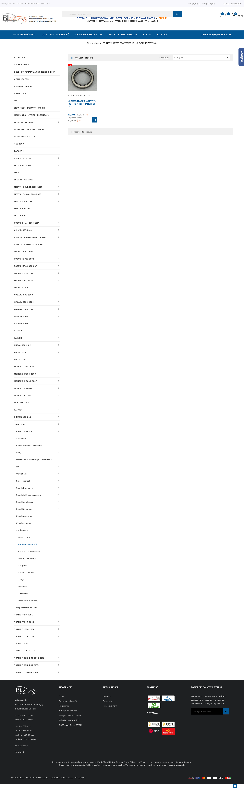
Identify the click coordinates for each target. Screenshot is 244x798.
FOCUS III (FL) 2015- (23, 280)
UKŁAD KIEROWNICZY (24, 509)
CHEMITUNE (20, 93)
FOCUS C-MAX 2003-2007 (27, 223)
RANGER (18, 410)
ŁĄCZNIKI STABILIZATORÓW (29, 551)
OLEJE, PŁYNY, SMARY (24, 122)
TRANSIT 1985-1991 (23, 431)
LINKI (18, 467)
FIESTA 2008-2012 (23, 201)
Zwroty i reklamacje (68, 710)
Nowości (107, 696)
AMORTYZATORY (24, 537)
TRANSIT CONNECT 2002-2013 (29, 658)
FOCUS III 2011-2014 (23, 273)
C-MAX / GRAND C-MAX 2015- (28, 244)
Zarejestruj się (208, 3)
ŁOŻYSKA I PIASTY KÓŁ (27, 544)
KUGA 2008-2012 (22, 345)
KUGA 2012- (20, 352)
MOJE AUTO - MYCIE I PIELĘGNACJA (31, 115)
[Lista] (76, 57)
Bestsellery (108, 701)
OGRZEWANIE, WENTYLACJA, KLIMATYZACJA (34, 460)
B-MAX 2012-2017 (22, 158)
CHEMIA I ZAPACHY (23, 86)
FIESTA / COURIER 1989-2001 (28, 187)
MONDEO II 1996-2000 (25, 374)
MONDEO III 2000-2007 (25, 381)
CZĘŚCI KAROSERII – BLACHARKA (29, 445)
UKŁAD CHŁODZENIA (24, 488)
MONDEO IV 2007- (23, 388)
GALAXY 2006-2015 (23, 309)
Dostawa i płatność (68, 701)
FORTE (17, 101)
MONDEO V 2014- (22, 395)
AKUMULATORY (21, 65)
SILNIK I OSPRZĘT (23, 481)
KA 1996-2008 (21, 323)
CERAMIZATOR (21, 79)
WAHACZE (22, 586)
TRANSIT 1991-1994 (23, 615)
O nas (61, 696)
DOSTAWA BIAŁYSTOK (70, 725)
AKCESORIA (19, 57)
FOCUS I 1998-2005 (23, 251)
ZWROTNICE (23, 593)
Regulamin (64, 706)
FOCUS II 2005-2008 (24, 259)
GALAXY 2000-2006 (24, 302)
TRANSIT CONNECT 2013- (26, 665)
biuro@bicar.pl (21, 746)
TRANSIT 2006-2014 (24, 636)
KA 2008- (18, 331)
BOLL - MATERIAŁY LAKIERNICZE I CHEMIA (34, 72)
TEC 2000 (19, 144)
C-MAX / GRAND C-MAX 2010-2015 (30, 237)
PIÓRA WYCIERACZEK (24, 136)
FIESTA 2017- (20, 216)
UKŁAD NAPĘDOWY (24, 516)
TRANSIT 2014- (21, 643)
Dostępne (201, 57)
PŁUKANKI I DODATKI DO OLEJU (29, 129)
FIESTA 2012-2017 (22, 208)
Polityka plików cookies (70, 715)
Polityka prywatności (69, 720)
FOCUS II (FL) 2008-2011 (25, 266)
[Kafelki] (72, 58)
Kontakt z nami (110, 706)
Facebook (19, 752)
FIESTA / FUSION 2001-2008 (27, 194)
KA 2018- (18, 338)
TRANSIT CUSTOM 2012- (26, 651)
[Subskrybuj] (226, 711)
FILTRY (18, 453)
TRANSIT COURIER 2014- (26, 672)
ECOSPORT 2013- (22, 165)
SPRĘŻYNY (22, 565)
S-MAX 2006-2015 (22, 417)
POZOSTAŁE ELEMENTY (28, 601)
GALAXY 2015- (21, 316)
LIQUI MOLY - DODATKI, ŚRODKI (29, 108)
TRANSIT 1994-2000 (24, 622)
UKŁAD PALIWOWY (23, 523)
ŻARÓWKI (19, 151)
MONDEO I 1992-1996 (24, 367)
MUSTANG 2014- (22, 402)
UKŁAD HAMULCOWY (24, 502)
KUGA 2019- (20, 359)
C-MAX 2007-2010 (23, 230)
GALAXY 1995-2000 (23, 295)
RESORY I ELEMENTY (27, 558)
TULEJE (21, 579)
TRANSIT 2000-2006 (24, 629)
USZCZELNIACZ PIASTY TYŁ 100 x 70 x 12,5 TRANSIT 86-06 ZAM (82, 104)
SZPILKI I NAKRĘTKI (26, 572)
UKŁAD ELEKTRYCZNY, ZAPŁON (28, 495)
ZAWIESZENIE (22, 530)
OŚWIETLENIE (22, 474)
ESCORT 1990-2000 (23, 180)
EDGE (16, 172)
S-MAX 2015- (20, 424)
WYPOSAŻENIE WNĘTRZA (26, 608)
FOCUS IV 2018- (21, 287)
